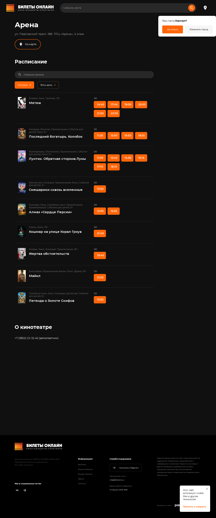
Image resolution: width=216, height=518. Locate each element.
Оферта (81, 479)
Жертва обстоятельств (49, 254)
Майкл (34, 276)
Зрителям (82, 465)
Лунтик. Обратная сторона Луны (57, 159)
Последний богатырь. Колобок (56, 136)
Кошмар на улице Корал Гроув (55, 232)
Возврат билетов (85, 474)
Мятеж (35, 103)
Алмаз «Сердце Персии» (50, 212)
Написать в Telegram (129, 468)
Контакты (82, 484)
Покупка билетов (85, 469)
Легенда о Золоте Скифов (51, 301)
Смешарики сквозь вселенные (56, 190)
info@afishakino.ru (117, 480)
